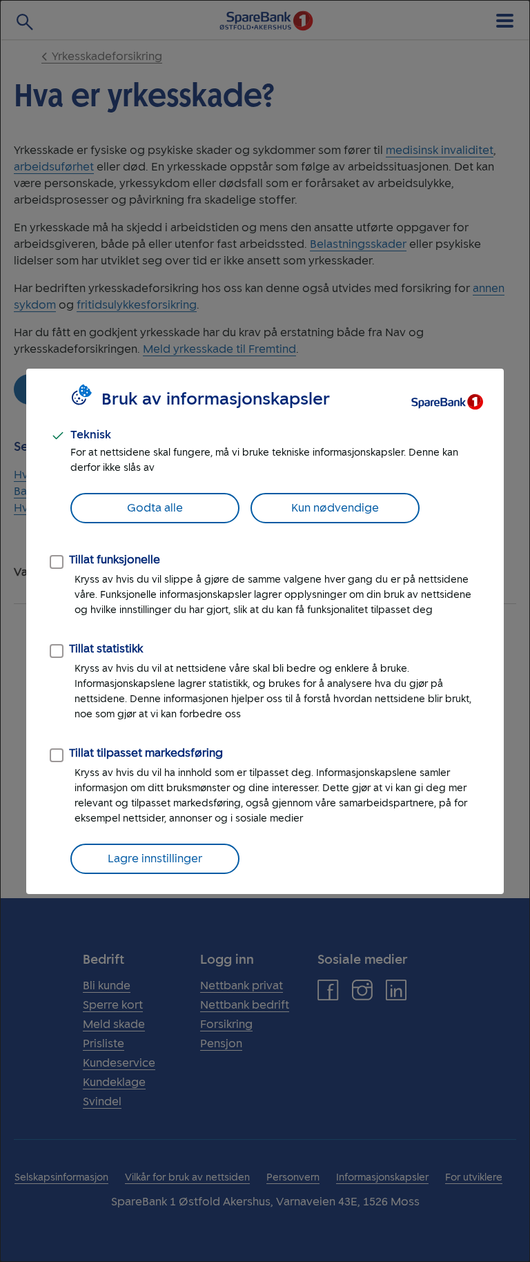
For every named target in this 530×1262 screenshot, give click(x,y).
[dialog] (265, 631)
